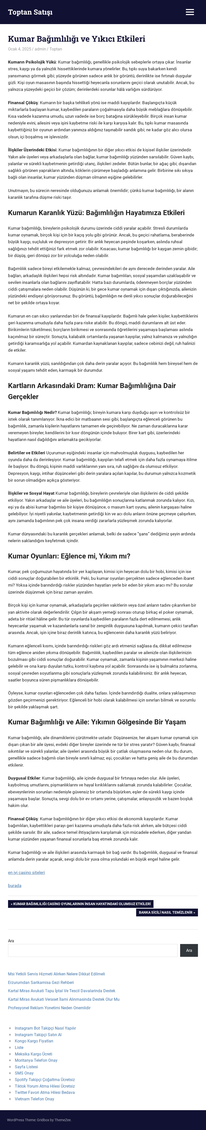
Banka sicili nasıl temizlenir (165, 913)
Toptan (55, 49)
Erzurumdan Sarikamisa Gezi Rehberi (41, 982)
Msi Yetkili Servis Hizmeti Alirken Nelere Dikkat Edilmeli (56, 974)
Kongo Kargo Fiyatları (34, 1041)
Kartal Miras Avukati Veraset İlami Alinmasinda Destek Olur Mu (64, 999)
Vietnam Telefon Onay (34, 1099)
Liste (19, 1047)
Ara (11, 940)
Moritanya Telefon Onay (36, 1060)
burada (14, 885)
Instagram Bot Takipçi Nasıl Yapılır (45, 1028)
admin (40, 49)
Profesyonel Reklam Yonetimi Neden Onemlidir (49, 1008)
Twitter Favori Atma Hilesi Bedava (45, 1092)
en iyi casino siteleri (26, 872)
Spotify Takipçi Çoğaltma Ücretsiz (45, 1079)
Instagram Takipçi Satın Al (38, 1034)
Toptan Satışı (30, 12)
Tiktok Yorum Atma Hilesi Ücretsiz (45, 1086)
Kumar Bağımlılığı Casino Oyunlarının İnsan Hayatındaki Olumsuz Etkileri (82, 905)
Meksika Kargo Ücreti (33, 1054)
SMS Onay (24, 1073)
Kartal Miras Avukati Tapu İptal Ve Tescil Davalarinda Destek (61, 990)
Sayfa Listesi (26, 1066)
